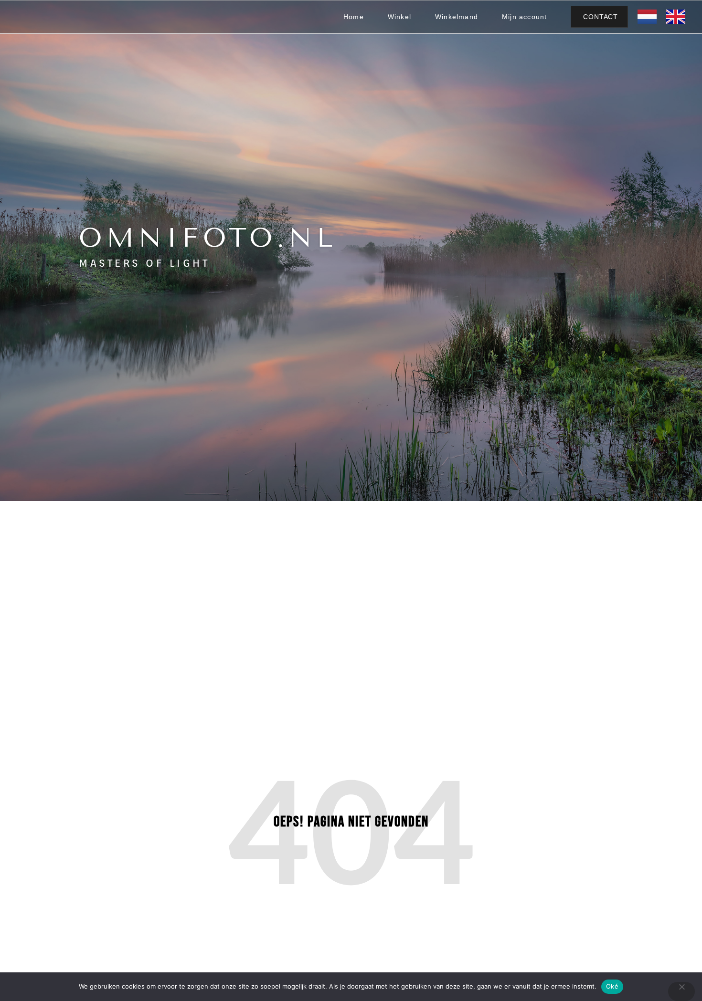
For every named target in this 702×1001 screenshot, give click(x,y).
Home (353, 17)
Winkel (399, 17)
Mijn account (524, 17)
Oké (612, 986)
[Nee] (681, 991)
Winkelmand (456, 17)
